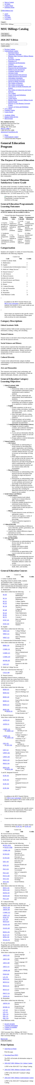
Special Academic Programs (16, 81)
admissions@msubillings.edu (9, 132)
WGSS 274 (6, 940)
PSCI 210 (6, 869)
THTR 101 (6, 996)
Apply (6, 14)
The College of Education (15, 85)
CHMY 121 (6, 729)
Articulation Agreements (15, 78)
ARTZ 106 (6, 959)
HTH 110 (6, 865)
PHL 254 (5, 1018)
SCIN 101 (6, 775)
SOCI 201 (6, 881)
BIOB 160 (6, 709)
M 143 (5, 613)
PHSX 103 (6, 760)
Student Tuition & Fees (11, 117)
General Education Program (16, 80)
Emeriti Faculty (12, 102)
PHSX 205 (6, 767)
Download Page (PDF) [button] (11, 1055)
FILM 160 (6, 974)
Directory (7, 15)
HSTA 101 (6, 888)
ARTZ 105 (6, 955)
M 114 (5, 598)
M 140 (5, 610)
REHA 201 (6, 932)
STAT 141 (6, 620)
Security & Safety (9, 1024)
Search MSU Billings (7, 24)
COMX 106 (6, 850)
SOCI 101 (6, 879)
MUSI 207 (6, 921)
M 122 (5, 603)
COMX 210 (6, 657)
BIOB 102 (6, 693)
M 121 (5, 601)
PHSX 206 (9, 769)
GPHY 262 (6, 753)
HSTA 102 (6, 890)
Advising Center (13, 73)
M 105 (5, 594)
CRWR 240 (6, 970)
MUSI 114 (6, 982)
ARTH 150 (6, 1003)
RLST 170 (6, 935)
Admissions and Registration (16, 63)
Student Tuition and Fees (15, 66)
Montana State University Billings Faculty (20, 100)
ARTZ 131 (6, 966)
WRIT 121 (6, 634)
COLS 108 (6, 672)
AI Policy (11, 64)
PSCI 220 (6, 873)
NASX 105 (6, 924)
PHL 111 (5, 1016)
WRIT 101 (6, 631)
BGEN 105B (8, 847)
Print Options (5, 33)
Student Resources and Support (17, 76)
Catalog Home (8, 5)
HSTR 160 (6, 896)
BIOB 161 (9, 711)
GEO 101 (6, 743)
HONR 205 (6, 660)
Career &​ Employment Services (17, 74)
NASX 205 (6, 928)
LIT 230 (5, 919)
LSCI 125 (6, 664)
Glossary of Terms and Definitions (18, 107)
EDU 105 (6, 861)
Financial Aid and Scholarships (17, 68)
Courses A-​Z (12, 96)
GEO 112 (6, 750)
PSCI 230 (6, 899)
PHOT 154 (6, 993)
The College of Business (15, 83)
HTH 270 (6, 917)
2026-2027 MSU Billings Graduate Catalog (17, 1069)
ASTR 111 (6, 724)
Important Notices (13, 52)
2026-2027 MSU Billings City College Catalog (18, 1063)
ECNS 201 (6, 854)
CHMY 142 (9, 737)
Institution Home (9, 7)
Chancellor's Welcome (14, 54)
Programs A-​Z (12, 61)
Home (6, 135)
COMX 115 (6, 653)
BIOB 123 (6, 705)
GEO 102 (9, 745)
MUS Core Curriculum (11, 303)
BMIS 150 (6, 645)
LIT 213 (5, 1012)
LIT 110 (5, 1010)
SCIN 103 (6, 784)
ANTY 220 (6, 907)
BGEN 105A (7, 845)
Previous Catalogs (9, 49)
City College (12, 93)
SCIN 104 (6, 788)
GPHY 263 (6, 757)
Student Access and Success (16, 69)
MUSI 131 (6, 986)
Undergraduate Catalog (11, 51)
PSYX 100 (6, 876)
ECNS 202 (6, 858)
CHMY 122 (9, 731)
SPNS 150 (6, 937)
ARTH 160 (6, 909)
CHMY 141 (6, 736)
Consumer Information (11, 1025)
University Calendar (14, 59)
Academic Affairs (9, 115)
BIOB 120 (6, 697)
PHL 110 (5, 1014)
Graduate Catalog (9, 110)
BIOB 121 (6, 701)
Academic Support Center (16, 71)
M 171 (5, 617)
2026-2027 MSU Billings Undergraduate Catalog (19, 1078)
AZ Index (7, 4)
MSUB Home (8, 118)
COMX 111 (6, 649)
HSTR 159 (6, 893)
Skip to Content (9, 2)
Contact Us (7, 19)
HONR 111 (6, 1007)
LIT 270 (5, 977)
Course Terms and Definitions (17, 95)
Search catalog (5, 44)
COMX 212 (6, 912)
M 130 (5, 606)
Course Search (12, 98)
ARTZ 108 (6, 963)
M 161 (5, 615)
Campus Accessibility (10, 1027)
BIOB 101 (6, 689)
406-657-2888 (5, 128)
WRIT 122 (6, 637)
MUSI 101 (6, 979)
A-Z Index (7, 17)
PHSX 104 (6, 763)
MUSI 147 (6, 989)
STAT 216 (6, 624)
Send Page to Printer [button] (10, 1049)
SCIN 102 (6, 780)
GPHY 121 (6, 915)
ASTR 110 (6, 720)
